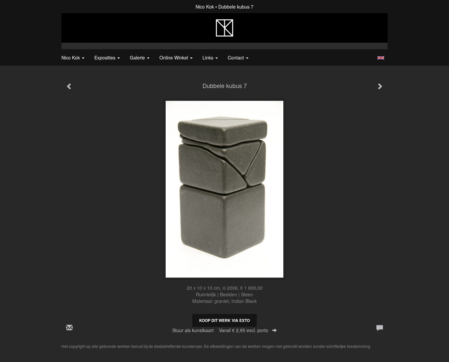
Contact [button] (236, 57)
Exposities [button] (105, 57)
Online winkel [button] (174, 57)
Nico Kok (205, 6)
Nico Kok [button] (71, 57)
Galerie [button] (138, 57)
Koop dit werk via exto (224, 320)
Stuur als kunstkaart (220, 330)
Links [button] (208, 57)
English (381, 58)
